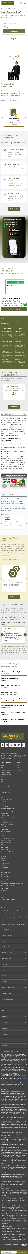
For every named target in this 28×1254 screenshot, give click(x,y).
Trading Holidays (5, 888)
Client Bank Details (5, 849)
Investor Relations (5, 792)
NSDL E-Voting (4, 879)
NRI (18, 765)
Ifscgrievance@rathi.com (6, 1077)
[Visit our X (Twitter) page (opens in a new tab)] (11, 745)
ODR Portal (3, 881)
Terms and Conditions (6, 799)
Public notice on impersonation (8, 899)
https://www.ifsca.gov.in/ (21, 1078)
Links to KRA (4, 874)
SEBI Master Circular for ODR (8, 885)
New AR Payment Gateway (7, 838)
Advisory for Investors (6, 822)
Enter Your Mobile (7, 22)
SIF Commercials (5, 867)
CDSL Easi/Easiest (5, 831)
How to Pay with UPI (6, 842)
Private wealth (4, 783)
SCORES (14, 1205)
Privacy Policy (4, 806)
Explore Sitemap (21, 924)
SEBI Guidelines (4, 813)
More (2, 901)
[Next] (25, 117)
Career (2, 797)
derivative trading (18, 442)
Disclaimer (3, 856)
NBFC (2, 777)
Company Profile (5, 854)
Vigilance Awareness (6, 895)
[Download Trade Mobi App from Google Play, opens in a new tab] (14, 230)
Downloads (3, 801)
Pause (24, 1244)
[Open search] (21, 2)
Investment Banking (6, 774)
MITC (2, 892)
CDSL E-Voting (4, 847)
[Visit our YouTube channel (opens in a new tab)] (15, 745)
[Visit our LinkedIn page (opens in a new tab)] (19, 745)
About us (3, 795)
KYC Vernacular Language (7, 817)
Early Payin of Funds (6, 860)
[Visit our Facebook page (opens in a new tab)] (2, 745)
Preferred (19, 770)
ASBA (2, 897)
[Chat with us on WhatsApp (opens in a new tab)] (23, 745)
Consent (3, 858)
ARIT (2, 767)
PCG (18, 767)
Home (2, 8)
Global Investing (5, 786)
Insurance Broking (5, 772)
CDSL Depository (5, 845)
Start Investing (14, 31)
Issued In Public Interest (7, 824)
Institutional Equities (6, 770)
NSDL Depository (5, 876)
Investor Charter (5, 815)
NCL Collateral (4, 829)
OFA (2, 779)
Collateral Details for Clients (7, 851)
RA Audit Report (5, 827)
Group (2, 765)
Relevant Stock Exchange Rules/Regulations (12, 883)
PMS (2, 781)
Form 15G (3, 865)
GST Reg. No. (4, 820)
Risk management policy (7, 811)
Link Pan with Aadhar (6, 872)
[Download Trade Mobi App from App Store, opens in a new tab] (14, 234)
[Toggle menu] (24, 2)
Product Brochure (5, 804)
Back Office (4, 890)
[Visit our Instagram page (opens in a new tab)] (6, 745)
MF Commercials (5, 863)
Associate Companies (6, 840)
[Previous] (2, 117)
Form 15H (3, 870)
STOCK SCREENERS (9, 1177)
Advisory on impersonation (7, 808)
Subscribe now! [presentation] (14, 309)
